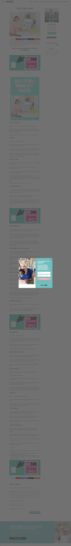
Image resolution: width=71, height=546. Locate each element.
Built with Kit (44, 285)
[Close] (51, 259)
